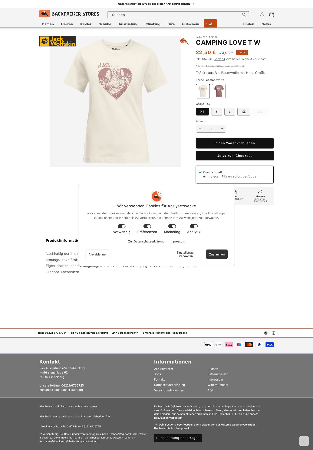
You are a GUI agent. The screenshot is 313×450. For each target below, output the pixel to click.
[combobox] (178, 15)
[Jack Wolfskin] (57, 41)
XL (244, 111)
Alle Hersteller (163, 369)
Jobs (157, 374)
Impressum (215, 379)
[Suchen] (244, 15)
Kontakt (159, 379)
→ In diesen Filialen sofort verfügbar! (231, 176)
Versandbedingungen (169, 390)
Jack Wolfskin (206, 37)
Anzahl (200, 121)
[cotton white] (203, 91)
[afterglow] (219, 91)
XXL (262, 112)
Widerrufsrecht (218, 385)
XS (202, 111)
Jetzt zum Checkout (234, 156)
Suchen (213, 369)
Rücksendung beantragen (178, 438)
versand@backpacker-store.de (61, 389)
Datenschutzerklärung (169, 385)
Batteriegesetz (218, 374)
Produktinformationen (66, 240)
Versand (219, 59)
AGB (211, 390)
